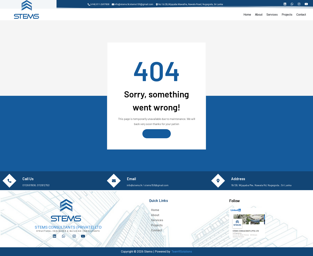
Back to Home (156, 133)
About (258, 14)
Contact (301, 14)
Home (247, 14)
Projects (287, 14)
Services (272, 14)
